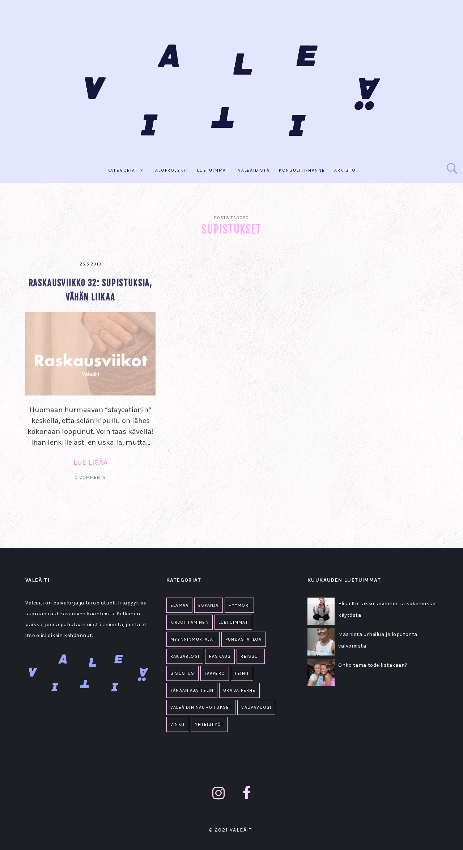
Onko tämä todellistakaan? (373, 665)
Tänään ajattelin (191, 690)
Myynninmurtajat (193, 639)
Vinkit (177, 724)
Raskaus (220, 656)
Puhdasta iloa (243, 639)
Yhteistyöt (209, 724)
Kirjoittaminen (189, 622)
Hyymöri (239, 605)
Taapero (214, 673)
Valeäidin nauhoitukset (201, 707)
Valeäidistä (254, 170)
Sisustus (182, 673)
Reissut (250, 656)
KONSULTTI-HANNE (302, 170)
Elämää (179, 605)
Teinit (242, 673)
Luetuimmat (213, 170)
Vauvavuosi (256, 707)
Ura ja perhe (239, 690)
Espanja (208, 605)
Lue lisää (90, 462)
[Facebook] (246, 793)
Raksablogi (184, 656)
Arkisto (345, 170)
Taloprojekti (170, 170)
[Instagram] (218, 793)
